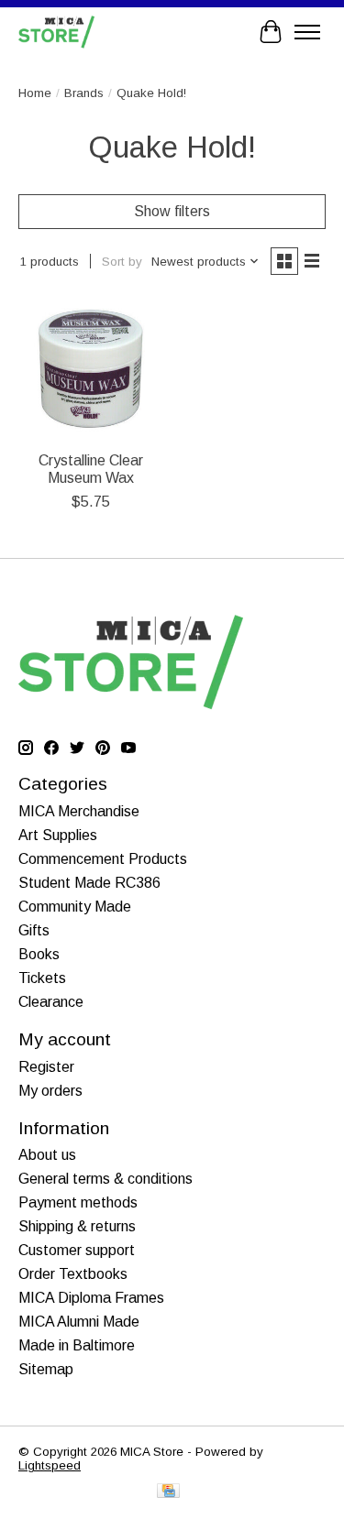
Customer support (76, 1250)
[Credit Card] (168, 1492)
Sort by (122, 261)
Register (46, 1067)
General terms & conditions (105, 1178)
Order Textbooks (73, 1274)
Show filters (172, 211)
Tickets (42, 978)
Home (34, 93)
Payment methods (78, 1202)
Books (39, 954)
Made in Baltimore (76, 1345)
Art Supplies (57, 835)
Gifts (34, 930)
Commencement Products (102, 859)
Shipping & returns (77, 1226)
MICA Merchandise (78, 811)
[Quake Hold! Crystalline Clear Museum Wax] (90, 369)
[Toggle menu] (307, 32)
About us (47, 1155)
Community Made (74, 906)
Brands (84, 93)
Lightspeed (49, 1465)
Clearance (50, 1002)
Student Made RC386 (89, 883)
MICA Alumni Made (78, 1321)
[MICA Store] (56, 31)
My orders (50, 1090)
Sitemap (45, 1369)
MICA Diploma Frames (91, 1298)
